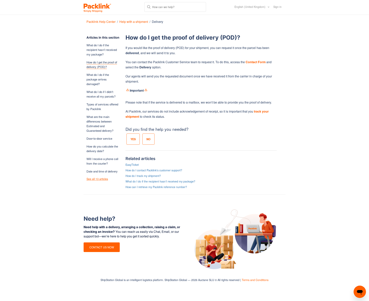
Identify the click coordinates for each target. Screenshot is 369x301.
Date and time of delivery (102, 171)
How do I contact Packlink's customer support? (153, 170)
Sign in (277, 7)
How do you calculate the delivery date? (102, 148)
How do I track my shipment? (143, 176)
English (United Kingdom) (250, 7)
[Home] (97, 7)
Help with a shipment (133, 21)
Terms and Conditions (255, 280)
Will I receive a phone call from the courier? (102, 161)
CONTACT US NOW (101, 247)
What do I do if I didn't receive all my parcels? (101, 94)
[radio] (133, 139)
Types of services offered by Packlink (102, 106)
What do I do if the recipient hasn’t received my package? (101, 49)
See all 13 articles (97, 179)
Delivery (157, 21)
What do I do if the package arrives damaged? (97, 79)
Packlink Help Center (101, 21)
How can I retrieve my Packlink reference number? (156, 187)
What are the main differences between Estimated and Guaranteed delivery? (99, 124)
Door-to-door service (99, 138)
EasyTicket (132, 165)
